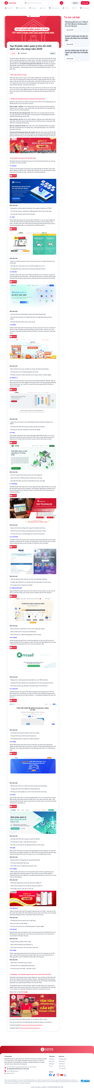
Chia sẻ (53, 53)
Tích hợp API (62, 1068)
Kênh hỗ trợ (62, 1066)
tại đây (26, 992)
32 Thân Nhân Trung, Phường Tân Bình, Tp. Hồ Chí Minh (21, 1067)
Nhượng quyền (63, 1059)
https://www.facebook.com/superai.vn (30, 1028)
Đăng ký (75, 3)
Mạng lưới (51, 1061)
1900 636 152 (10, 1073)
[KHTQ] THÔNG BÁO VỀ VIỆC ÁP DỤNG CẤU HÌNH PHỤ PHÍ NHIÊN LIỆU (76, 53)
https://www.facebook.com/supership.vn (32, 1025)
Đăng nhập (85, 3)
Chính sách (62, 1063)
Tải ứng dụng (85, 8)
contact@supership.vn (13, 1071)
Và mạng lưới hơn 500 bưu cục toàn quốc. (18, 1068)
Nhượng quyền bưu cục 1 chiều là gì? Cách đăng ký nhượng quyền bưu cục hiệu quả (76, 24)
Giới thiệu (51, 1059)
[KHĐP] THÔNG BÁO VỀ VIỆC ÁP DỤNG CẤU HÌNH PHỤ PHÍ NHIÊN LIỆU (76, 38)
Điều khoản (62, 1061)
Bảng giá (51, 1063)
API (75, 8)
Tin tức (67, 8)
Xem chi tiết (70, 30)
